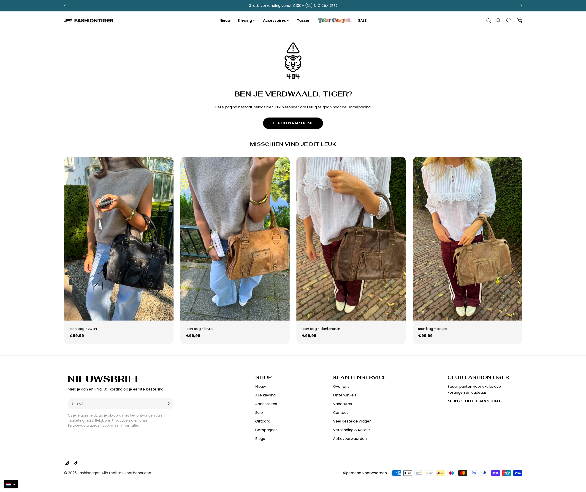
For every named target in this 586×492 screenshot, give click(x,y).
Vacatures (342, 403)
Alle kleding (265, 395)
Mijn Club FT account (474, 401)
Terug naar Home (293, 123)
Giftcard (262, 421)
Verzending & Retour (351, 430)
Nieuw (260, 386)
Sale (259, 412)
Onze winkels (344, 395)
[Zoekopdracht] (487, 20)
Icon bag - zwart (83, 328)
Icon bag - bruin (199, 328)
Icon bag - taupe (432, 328)
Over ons (341, 386)
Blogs (260, 438)
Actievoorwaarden (350, 438)
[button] (11, 484)
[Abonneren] (168, 403)
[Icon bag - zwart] (119, 239)
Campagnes (266, 430)
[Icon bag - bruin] (235, 239)
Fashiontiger (89, 473)
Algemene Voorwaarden (365, 473)
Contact (340, 412)
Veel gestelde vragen (352, 421)
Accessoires (266, 403)
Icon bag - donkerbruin (321, 328)
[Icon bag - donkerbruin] (351, 239)
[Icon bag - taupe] (467, 239)
